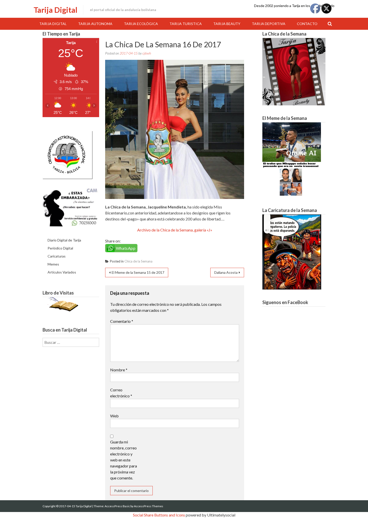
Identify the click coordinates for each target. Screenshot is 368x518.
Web (114, 415)
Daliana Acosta (226, 272)
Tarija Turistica (185, 24)
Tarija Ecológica (141, 24)
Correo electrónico (121, 392)
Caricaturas (57, 256)
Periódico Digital (60, 248)
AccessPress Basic (117, 506)
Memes (53, 264)
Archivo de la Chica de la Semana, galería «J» (174, 229)
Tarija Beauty (226, 24)
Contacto (307, 24)
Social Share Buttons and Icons (159, 514)
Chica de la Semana (138, 261)
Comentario (121, 321)
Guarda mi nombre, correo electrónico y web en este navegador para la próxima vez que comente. (123, 459)
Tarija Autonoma (95, 24)
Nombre (118, 369)
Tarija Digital (55, 9)
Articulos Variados (62, 272)
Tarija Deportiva (268, 24)
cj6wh (146, 53)
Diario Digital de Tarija (64, 240)
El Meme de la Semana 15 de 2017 (138, 272)
